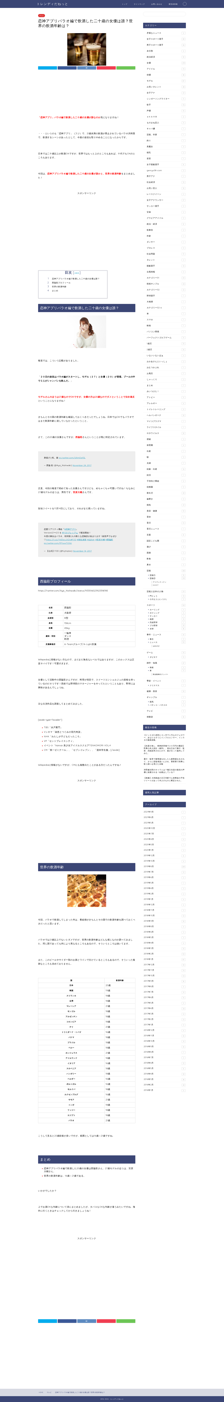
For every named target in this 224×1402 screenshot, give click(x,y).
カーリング (167, 609)
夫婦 (165, 463)
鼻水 (165, 564)
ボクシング (167, 613)
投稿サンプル (165, 283)
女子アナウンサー (165, 200)
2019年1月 (164, 899)
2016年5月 (164, 1068)
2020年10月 (164, 828)
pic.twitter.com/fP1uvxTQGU (58, 543)
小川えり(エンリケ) (167, 599)
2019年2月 (164, 893)
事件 (167, 639)
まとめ (55, 290)
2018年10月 (164, 915)
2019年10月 (164, 861)
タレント (165, 260)
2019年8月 (164, 866)
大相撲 (165, 301)
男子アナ (165, 176)
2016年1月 (164, 1090)
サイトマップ (139, 4)
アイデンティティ (159, 582)
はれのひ (156, 646)
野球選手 (165, 295)
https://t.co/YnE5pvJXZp (58, 539)
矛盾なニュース (165, 33)
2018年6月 (164, 932)
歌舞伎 (165, 230)
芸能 (166, 570)
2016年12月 (164, 1030)
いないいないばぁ (165, 355)
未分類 (165, 51)
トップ (124, 4)
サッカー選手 (165, 206)
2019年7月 (164, 872)
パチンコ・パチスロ (167, 705)
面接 (165, 552)
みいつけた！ (165, 391)
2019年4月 (164, 888)
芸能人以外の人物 (165, 591)
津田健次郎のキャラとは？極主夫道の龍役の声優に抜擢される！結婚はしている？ (164, 771)
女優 (166, 63)
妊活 (165, 475)
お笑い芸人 (165, 188)
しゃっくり (165, 379)
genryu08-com (165, 170)
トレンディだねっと (52, 4)
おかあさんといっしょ (165, 361)
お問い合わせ (156, 4)
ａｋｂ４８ (165, 116)
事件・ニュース (165, 634)
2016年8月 (164, 1052)
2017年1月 (164, 1024)
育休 (165, 517)
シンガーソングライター (165, 98)
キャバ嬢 (165, 128)
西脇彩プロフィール (61, 282)
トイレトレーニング (165, 409)
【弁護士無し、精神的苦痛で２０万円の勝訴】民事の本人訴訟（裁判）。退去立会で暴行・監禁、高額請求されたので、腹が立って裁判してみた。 (164, 749)
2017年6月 (164, 997)
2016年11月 (164, 1035)
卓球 (167, 629)
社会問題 (165, 254)
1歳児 (165, 343)
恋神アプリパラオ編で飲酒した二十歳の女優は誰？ (76, 278)
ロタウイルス (165, 433)
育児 (165, 523)
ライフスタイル (165, 427)
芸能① (167, 575)
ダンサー (165, 242)
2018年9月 (164, 921)
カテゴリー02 (165, 289)
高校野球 (167, 622)
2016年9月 (164, 1046)
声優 (165, 110)
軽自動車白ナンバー (160, 674)
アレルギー (165, 403)
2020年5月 (164, 844)
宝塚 (165, 212)
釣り (165, 140)
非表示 (77, 273)
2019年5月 (164, 882)
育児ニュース (165, 529)
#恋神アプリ (70, 529)
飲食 (165, 558)
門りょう (167, 596)
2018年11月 (164, 910)
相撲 (167, 619)
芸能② (167, 578)
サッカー (167, 616)
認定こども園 (165, 540)
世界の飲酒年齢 (59, 286)
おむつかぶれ (165, 367)
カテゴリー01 (165, 278)
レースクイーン (165, 194)
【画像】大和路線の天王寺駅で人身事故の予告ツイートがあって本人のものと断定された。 (164, 779)
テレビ (41, 16)
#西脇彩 (109, 539)
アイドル (165, 69)
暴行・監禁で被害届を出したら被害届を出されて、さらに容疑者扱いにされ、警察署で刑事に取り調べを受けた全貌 (164, 761)
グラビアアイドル (165, 218)
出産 (165, 451)
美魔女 (165, 146)
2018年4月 (164, 943)
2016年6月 (164, 1063)
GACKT (156, 585)
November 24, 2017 (82, 465)
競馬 (167, 702)
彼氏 (165, 152)
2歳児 (165, 349)
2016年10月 (164, 1041)
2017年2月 (164, 1019)
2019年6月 (164, 877)
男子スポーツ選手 (165, 45)
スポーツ (166, 605)
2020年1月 (164, 850)
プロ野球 (167, 625)
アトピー (165, 397)
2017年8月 (164, 986)
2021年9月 (164, 812)
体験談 (165, 717)
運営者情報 (173, 4)
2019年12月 (164, 855)
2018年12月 (164, 904)
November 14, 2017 (82, 551)
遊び (165, 546)
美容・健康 (165, 511)
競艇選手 (165, 266)
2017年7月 (164, 992)
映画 (165, 325)
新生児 (165, 493)
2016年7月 (164, 1057)
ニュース (167, 642)
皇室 (165, 158)
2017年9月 (164, 981)
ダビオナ (167, 657)
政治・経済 (165, 224)
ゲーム (165, 652)
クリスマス (167, 685)
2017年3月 (164, 1013)
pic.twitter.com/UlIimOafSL (72, 457)
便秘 (165, 439)
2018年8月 (164, 926)
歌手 (165, 104)
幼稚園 (165, 487)
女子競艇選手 (165, 164)
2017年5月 (164, 1003)
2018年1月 (164, 959)
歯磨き (165, 499)
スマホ (165, 319)
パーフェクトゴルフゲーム (165, 337)
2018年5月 (164, 937)
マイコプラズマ (165, 421)
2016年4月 (164, 1073)
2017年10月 (164, 975)
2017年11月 (164, 970)
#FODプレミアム (70, 532)
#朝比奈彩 (82, 539)
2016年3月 (164, 1079)
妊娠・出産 (165, 469)
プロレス (165, 248)
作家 (165, 236)
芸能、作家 (165, 134)
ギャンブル (165, 697)
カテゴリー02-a (165, 307)
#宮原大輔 (100, 539)
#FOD (73, 539)
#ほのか (91, 539)
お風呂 (165, 373)
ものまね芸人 (165, 122)
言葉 (165, 535)
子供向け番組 (165, 481)
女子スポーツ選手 (165, 39)
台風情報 (165, 272)
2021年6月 (164, 817)
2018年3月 (164, 948)
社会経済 (165, 182)
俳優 (165, 75)
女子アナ (165, 92)
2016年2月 (164, 1084)
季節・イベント (165, 681)
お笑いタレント (165, 86)
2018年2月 (164, 953)
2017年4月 (164, 1008)
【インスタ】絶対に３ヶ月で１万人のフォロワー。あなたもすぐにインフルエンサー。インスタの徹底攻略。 (164, 737)
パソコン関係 (165, 331)
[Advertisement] (86, 93)
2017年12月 (164, 964)
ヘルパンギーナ (165, 415)
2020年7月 (164, 833)
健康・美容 (165, 691)
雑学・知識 (165, 663)
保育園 (165, 445)
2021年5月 (164, 822)
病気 (165, 505)
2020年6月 (164, 839)
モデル (165, 81)
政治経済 (165, 57)
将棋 (167, 667)
